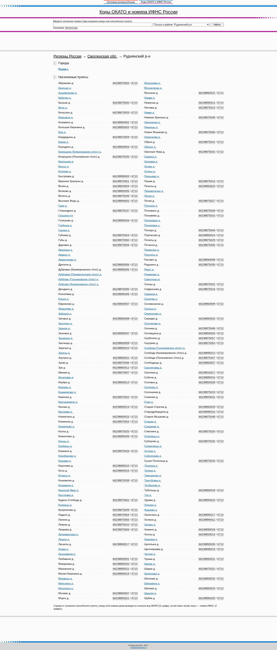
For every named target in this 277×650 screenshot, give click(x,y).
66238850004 (121, 146)
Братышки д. (66, 161)
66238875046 (207, 328)
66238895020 (207, 598)
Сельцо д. (150, 308)
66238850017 (121, 544)
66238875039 (207, 117)
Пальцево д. (151, 176)
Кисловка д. (65, 411)
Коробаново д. (67, 455)
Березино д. (65, 117)
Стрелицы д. (152, 436)
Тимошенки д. (152, 475)
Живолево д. (66, 308)
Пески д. (149, 195)
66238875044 (207, 230)
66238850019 (121, 573)
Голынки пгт (65, 215)
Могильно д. (65, 588)
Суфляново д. (153, 455)
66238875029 (207, 240)
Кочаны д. (64, 475)
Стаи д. (148, 401)
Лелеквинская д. (68, 534)
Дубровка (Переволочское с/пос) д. (80, 274)
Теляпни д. (151, 465)
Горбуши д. (65, 225)
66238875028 (207, 210)
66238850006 (121, 264)
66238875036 (121, 195)
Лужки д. (63, 549)
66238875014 (207, 181)
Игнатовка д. (66, 377)
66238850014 (121, 406)
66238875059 (121, 136)
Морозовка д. (152, 83)
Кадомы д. (64, 387)
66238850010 (121, 347)
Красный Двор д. (68, 490)
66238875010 (121, 524)
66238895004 (121, 220)
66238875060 (121, 240)
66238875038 (121, 480)
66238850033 (207, 588)
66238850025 (207, 318)
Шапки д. (149, 563)
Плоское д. (151, 205)
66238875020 (207, 431)
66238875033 (207, 460)
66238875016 (207, 289)
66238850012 (121, 367)
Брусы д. (63, 166)
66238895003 (121, 176)
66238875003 (121, 112)
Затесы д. (64, 352)
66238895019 (207, 549)
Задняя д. (64, 328)
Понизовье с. (152, 225)
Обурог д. (150, 146)
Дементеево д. (67, 259)
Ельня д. (63, 298)
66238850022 (207, 92)
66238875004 (121, 244)
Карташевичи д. (68, 401)
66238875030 (207, 264)
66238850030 (207, 544)
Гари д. (62, 205)
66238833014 (207, 534)
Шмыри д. (150, 593)
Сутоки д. (150, 450)
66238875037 (121, 210)
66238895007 (121, 333)
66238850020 (121, 563)
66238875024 (121, 235)
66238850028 (207, 382)
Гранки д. (64, 230)
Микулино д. (66, 583)
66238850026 (207, 333)
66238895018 (207, 529)
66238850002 (121, 122)
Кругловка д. (66, 495)
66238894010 (207, 500)
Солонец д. (151, 387)
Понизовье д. (152, 220)
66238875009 (121, 509)
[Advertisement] (138, 41)
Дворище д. (65, 249)
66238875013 (207, 107)
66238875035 (121, 156)
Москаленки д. (153, 87)
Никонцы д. (151, 127)
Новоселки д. (152, 136)
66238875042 (207, 151)
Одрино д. (150, 156)
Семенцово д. (152, 313)
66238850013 (121, 382)
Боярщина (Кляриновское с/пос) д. (80, 151)
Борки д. (63, 141)
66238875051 (121, 181)
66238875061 (121, 500)
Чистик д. (150, 553)
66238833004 (121, 186)
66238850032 (207, 578)
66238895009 (121, 436)
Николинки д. (152, 122)
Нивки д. (149, 112)
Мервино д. (65, 578)
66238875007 (121, 372)
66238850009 (121, 343)
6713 (135, 83)
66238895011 (121, 568)
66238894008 (207, 259)
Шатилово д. (152, 573)
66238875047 (207, 357)
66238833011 (207, 396)
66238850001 (121, 558)
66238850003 (121, 127)
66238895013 (207, 352)
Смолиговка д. (153, 367)
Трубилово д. (152, 485)
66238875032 (207, 441)
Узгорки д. (150, 504)
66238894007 (121, 593)
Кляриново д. (66, 426)
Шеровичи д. (152, 583)
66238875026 (121, 450)
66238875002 (121, 83)
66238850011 (121, 357)
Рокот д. (149, 269)
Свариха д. (151, 293)
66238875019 (207, 392)
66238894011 (207, 519)
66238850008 (121, 318)
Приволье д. (151, 249)
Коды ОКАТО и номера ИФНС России (138, 11)
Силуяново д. (152, 323)
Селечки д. (151, 298)
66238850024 (207, 235)
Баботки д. (64, 97)
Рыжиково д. (152, 274)
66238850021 (121, 598)
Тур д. (148, 495)
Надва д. (149, 97)
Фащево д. (151, 509)
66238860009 (207, 303)
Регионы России (67, 56)
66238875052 (121, 396)
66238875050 (121, 102)
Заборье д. (65, 313)
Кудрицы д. (65, 504)
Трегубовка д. (152, 480)
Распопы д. (151, 254)
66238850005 (121, 190)
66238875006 (121, 362)
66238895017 (207, 514)
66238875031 (207, 284)
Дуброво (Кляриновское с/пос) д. (78, 284)
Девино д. (64, 254)
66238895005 (121, 269)
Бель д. (62, 107)
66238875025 (121, 431)
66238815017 (207, 372)
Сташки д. (150, 421)
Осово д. (149, 166)
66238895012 (207, 102)
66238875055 (121, 519)
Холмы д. (150, 524)
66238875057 (207, 338)
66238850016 (121, 470)
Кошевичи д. (66, 485)
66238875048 (207, 416)
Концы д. (63, 441)
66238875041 (207, 141)
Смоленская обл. (102, 56)
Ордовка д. (151, 161)
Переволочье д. (154, 190)
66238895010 (121, 465)
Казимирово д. (67, 392)
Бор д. (62, 132)
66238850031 (207, 558)
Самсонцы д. (152, 279)
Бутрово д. (64, 171)
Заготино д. (65, 323)
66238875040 (207, 132)
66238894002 (121, 200)
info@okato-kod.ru (139, 647)
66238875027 (207, 200)
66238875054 (121, 514)
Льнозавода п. (67, 553)
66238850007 (121, 303)
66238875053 (121, 421)
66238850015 (121, 416)
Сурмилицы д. (153, 446)
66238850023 (207, 186)
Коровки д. (64, 460)
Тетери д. (150, 470)
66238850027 (207, 362)
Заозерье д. (65, 338)
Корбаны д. (65, 446)
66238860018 (207, 490)
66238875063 (207, 343)
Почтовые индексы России (121, 2)
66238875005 (121, 289)
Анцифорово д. (67, 92)
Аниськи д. (64, 87)
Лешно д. (64, 539)
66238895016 (207, 411)
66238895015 (207, 377)
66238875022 (207, 568)
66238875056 (121, 529)
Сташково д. (151, 426)
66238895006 (121, 293)
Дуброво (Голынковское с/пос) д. (78, 279)
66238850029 (207, 406)
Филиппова (71, 28)
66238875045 (207, 244)
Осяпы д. (150, 171)
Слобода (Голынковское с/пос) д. (164, 347)
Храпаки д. (151, 539)
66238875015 (207, 215)
